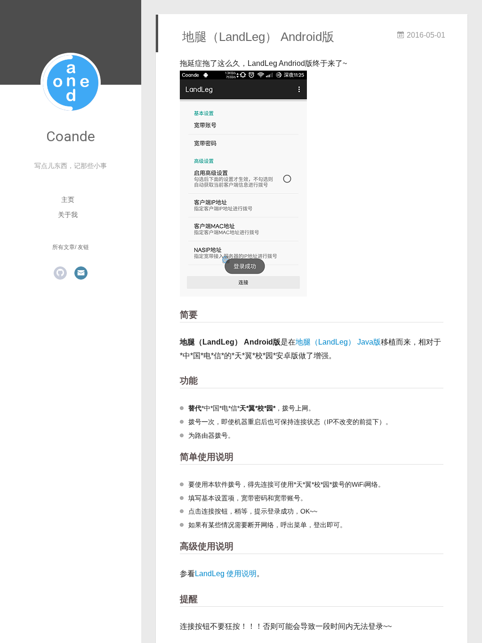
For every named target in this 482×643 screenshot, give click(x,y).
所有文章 (63, 247)
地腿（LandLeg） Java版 (338, 342)
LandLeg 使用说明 (226, 574)
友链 (83, 247)
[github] (60, 273)
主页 (67, 199)
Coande (70, 136)
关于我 (68, 214)
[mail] (81, 273)
